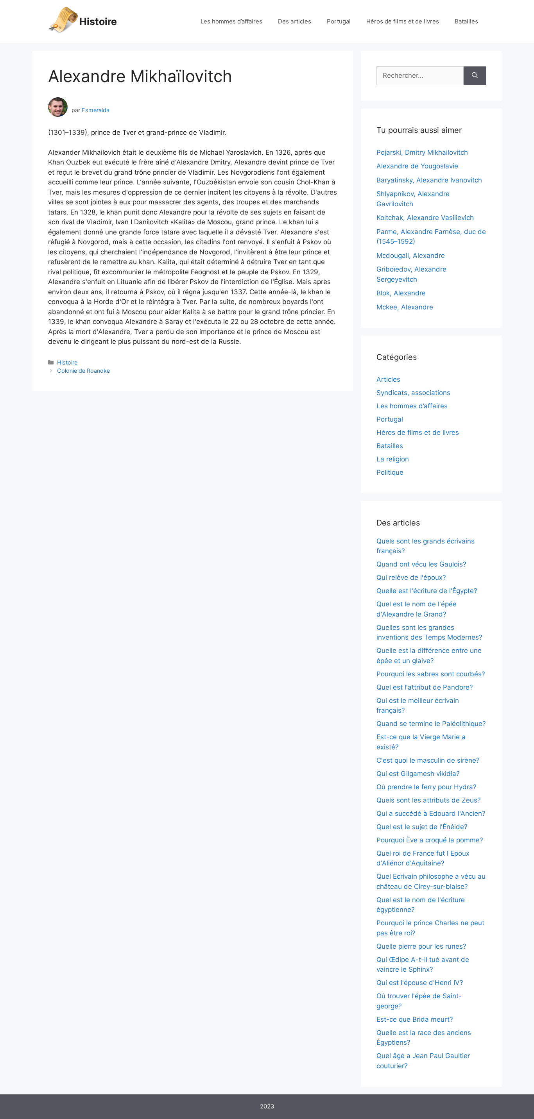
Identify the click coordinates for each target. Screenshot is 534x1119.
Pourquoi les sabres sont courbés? (430, 674)
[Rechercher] (475, 75)
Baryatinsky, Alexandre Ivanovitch (429, 180)
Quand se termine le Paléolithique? (431, 724)
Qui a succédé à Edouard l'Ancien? (431, 813)
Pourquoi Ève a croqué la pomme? (429, 840)
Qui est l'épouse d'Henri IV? (419, 983)
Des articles (294, 21)
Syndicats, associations (413, 393)
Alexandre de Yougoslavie (417, 166)
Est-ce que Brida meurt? (414, 1019)
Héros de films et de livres (402, 21)
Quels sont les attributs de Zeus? (428, 800)
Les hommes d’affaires (231, 21)
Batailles (466, 21)
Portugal (339, 21)
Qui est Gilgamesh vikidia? (418, 774)
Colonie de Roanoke (83, 370)
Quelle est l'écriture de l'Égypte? (426, 591)
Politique (389, 472)
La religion (392, 459)
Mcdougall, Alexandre (410, 255)
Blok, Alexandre (401, 293)
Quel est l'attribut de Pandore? (424, 687)
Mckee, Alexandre (404, 307)
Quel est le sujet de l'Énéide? (422, 827)
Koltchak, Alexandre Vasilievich (425, 218)
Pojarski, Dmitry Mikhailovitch (422, 152)
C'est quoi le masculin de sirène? (428, 760)
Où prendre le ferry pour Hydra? (426, 787)
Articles (388, 379)
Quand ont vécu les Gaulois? (421, 564)
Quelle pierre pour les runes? (421, 946)
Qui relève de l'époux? (411, 577)
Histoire (98, 21)
